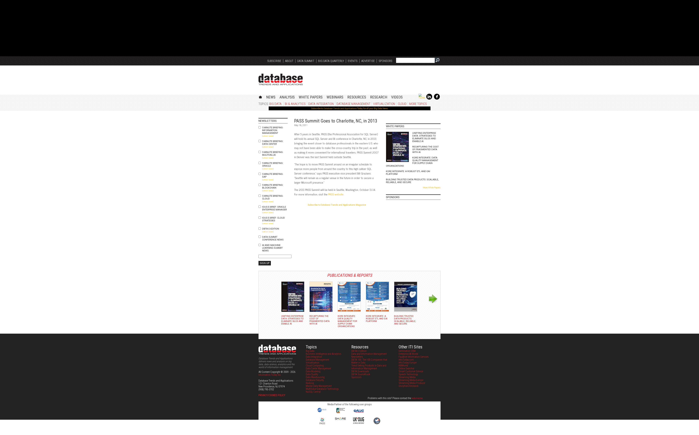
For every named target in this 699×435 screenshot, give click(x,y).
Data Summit (305, 61)
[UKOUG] (358, 422)
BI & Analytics (295, 104)
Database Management (353, 104)
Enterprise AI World (408, 353)
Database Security (315, 380)
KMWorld (403, 365)
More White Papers (432, 187)
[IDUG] (322, 411)
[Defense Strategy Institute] (376, 423)
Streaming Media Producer (412, 383)
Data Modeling (313, 371)
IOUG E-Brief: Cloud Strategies (273, 219)
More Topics (418, 104)
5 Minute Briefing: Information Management (272, 130)
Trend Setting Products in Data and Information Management (368, 367)
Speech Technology (408, 374)
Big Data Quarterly (331, 61)
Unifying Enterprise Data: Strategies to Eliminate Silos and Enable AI (424, 137)
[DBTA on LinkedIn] (429, 99)
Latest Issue (268, 136)
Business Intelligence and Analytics (323, 353)
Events (353, 61)
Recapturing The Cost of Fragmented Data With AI (425, 149)
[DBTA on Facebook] (437, 99)
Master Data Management (319, 385)
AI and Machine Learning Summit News (272, 248)
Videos (397, 97)
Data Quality (312, 374)
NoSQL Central (313, 391)
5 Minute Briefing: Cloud (272, 197)
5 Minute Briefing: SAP (272, 175)
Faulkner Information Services (414, 356)
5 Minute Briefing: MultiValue (272, 153)
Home (260, 96)
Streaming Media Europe (411, 380)
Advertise (368, 61)
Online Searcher (406, 368)
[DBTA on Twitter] (422, 98)
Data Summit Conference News (273, 238)
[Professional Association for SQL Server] (322, 424)
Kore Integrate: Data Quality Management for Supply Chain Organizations (412, 161)
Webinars (335, 97)
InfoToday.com (406, 359)
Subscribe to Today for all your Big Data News (349, 108)
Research (378, 97)
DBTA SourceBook (360, 374)
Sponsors (385, 61)
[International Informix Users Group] (340, 412)
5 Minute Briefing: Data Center (272, 142)
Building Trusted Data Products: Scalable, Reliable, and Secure (412, 181)
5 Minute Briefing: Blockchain (272, 186)
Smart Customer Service (411, 371)
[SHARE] (340, 419)
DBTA (280, 79)
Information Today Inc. (269, 374)
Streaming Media (407, 377)
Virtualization (384, 104)
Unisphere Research (408, 385)
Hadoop (310, 383)
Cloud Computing (315, 365)
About (289, 61)
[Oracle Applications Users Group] (358, 412)
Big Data (275, 104)
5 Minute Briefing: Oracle (272, 164)
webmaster (417, 398)
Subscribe (274, 61)
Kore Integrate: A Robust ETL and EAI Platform (408, 172)
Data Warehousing (315, 377)
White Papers (311, 97)
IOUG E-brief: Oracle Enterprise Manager (274, 208)
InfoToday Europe (407, 362)
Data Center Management (318, 368)
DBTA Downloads (360, 371)
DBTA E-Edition (270, 228)
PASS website (335, 194)
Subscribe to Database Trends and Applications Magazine (337, 205)
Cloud (402, 104)
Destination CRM (407, 350)
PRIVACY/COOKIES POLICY (271, 395)
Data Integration (321, 104)
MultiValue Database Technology (322, 388)
